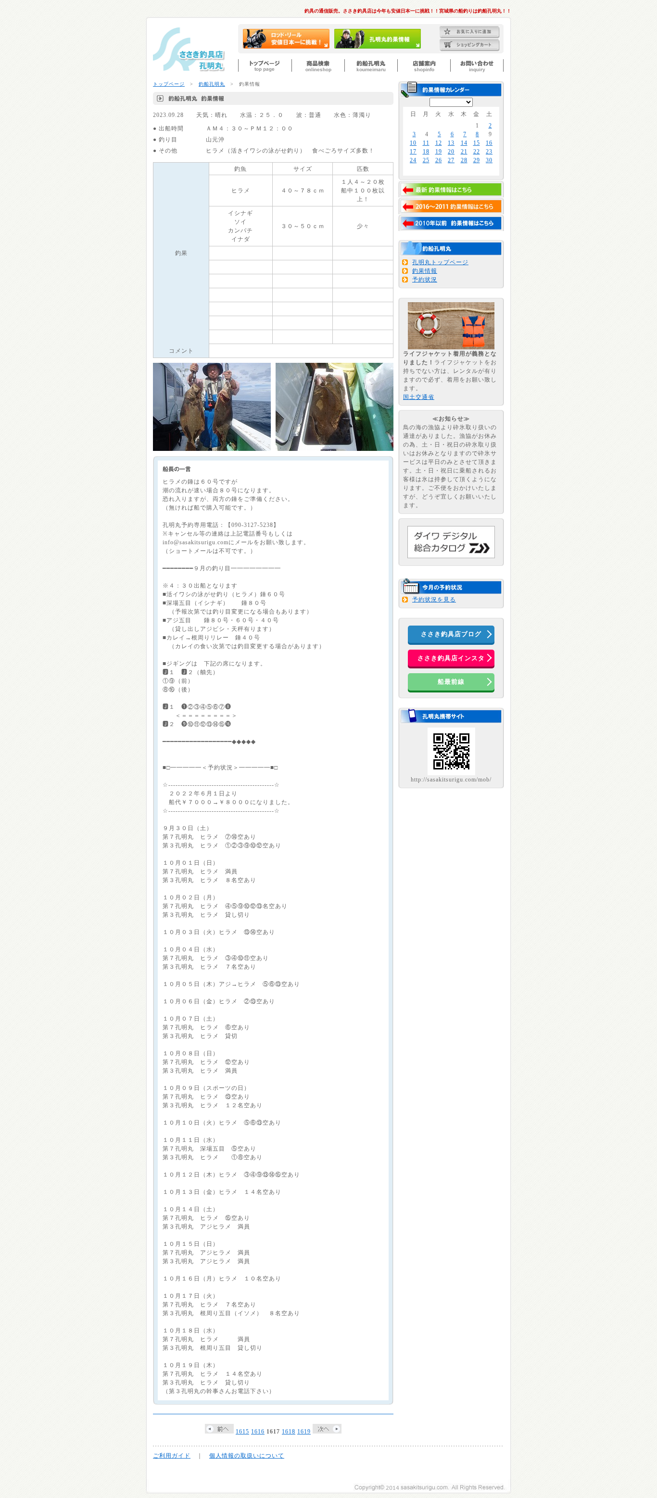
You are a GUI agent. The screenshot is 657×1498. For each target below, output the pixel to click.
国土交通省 (418, 397)
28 (464, 160)
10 (413, 143)
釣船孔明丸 (212, 84)
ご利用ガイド (171, 1455)
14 (464, 143)
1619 (304, 1431)
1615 (242, 1431)
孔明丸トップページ (440, 262)
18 (426, 151)
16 (489, 143)
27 (451, 160)
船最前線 (451, 681)
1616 (258, 1431)
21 (464, 151)
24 (413, 160)
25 (426, 160)
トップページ (169, 84)
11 (426, 143)
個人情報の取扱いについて (246, 1455)
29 (476, 160)
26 (438, 160)
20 (451, 151)
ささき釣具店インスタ (451, 658)
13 (451, 143)
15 (476, 143)
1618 (288, 1431)
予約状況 (424, 279)
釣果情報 (424, 271)
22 (476, 151)
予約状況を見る (434, 599)
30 (489, 160)
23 (489, 151)
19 (438, 151)
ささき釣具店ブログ (451, 634)
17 (413, 151)
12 (438, 143)
